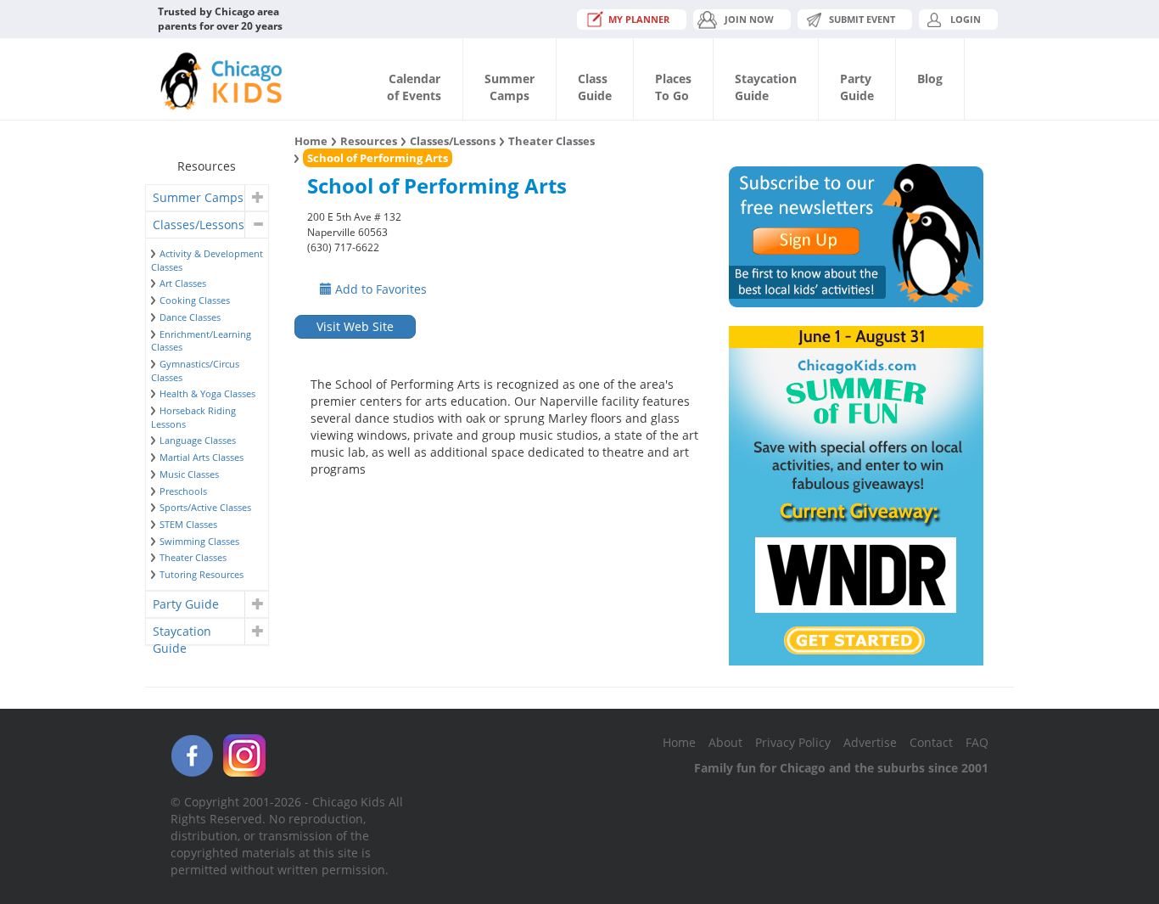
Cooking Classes (195, 300)
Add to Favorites (379, 289)
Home (311, 141)
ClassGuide (595, 87)
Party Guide (186, 604)
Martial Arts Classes (202, 457)
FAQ (977, 742)
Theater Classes (193, 557)
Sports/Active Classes (205, 507)
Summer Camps (198, 197)
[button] (255, 198)
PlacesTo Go (673, 87)
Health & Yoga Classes (207, 393)
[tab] (207, 198)
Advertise (870, 742)
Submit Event (862, 19)
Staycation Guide (182, 633)
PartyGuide (857, 87)
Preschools (183, 491)
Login (965, 19)
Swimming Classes (199, 541)
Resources (368, 141)
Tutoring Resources (202, 574)
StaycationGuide (766, 87)
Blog (930, 78)
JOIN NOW (749, 19)
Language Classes (198, 440)
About (725, 742)
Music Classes (189, 474)
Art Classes (183, 283)
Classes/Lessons (198, 224)
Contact (931, 742)
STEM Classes (188, 524)
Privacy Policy (793, 742)
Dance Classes (190, 317)
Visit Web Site (355, 326)
